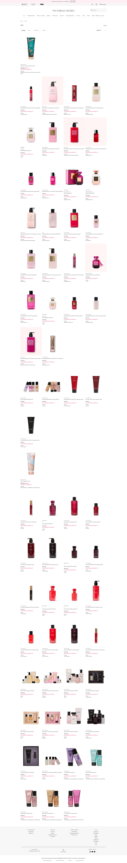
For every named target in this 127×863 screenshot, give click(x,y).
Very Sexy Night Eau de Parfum (70, 566)
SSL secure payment (80, 860)
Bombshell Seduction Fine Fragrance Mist (94, 107)
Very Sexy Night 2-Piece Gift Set (27, 772)
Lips (96, 844)
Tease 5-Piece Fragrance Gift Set (71, 690)
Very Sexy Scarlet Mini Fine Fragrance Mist (29, 649)
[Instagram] (90, 851)
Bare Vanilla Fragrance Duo (48, 813)
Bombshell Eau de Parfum (26, 150)
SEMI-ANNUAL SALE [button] (98, 15)
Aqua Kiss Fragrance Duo (91, 772)
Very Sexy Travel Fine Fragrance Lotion (94, 399)
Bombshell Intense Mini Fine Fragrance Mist (73, 315)
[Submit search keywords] (92, 10)
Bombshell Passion (68, 193)
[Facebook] (94, 851)
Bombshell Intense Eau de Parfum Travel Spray (30, 107)
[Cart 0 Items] (97, 4)
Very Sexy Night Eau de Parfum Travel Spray (30, 607)
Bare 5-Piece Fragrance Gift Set (27, 690)
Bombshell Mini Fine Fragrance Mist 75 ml (94, 234)
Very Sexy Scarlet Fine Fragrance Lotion (94, 607)
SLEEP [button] (62, 15)
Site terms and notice (47, 860)
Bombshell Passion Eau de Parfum (93, 274)
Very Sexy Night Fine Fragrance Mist (71, 649)
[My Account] (92, 4)
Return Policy (74, 834)
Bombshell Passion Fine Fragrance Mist (29, 315)
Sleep (96, 838)
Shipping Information (74, 833)
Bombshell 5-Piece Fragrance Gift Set (50, 690)
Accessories (96, 839)
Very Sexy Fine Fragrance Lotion (27, 564)
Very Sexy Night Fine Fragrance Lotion (50, 564)
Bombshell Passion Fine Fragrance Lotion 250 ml (31, 358)
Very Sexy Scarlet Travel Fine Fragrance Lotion (74, 399)
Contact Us (31, 833)
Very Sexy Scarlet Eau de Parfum (49, 609)
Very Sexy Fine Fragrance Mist (70, 521)
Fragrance (96, 831)
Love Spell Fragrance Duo (69, 772)
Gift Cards (52, 836)
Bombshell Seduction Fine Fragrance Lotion (51, 274)
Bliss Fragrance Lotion (25, 481)
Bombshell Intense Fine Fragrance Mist (72, 234)
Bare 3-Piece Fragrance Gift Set (27, 731)
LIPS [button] (83, 15)
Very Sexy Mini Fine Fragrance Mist (93, 521)
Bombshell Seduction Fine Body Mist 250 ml (51, 234)
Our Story (53, 831)
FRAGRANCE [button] (31, 15)
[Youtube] (92, 851)
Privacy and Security (60, 860)
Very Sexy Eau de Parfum (47, 523)
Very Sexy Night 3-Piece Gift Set (92, 690)
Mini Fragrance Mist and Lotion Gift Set (50, 399)
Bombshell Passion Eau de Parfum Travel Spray (74, 274)
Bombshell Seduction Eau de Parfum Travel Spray (52, 358)
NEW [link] (24, 15)
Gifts (96, 842)
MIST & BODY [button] (41, 15)
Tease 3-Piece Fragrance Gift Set (71, 731)
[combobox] (98, 10)
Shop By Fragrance (53, 834)
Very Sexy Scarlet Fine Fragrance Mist (50, 649)
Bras (96, 834)
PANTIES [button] (55, 15)
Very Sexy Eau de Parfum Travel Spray (28, 521)
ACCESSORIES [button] (70, 15)
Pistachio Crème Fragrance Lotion (28, 65)
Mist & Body (96, 833)
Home (22, 21)
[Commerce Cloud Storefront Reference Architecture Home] (63, 10)
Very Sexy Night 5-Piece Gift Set (92, 731)
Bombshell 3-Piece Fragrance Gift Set (50, 731)
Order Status (74, 831)
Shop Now (71, 1)
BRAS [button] (48, 15)
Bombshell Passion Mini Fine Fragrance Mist (30, 191)
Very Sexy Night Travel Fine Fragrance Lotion (30, 440)
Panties (96, 836)
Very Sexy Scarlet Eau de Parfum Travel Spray (95, 649)
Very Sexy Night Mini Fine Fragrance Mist (94, 564)
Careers (52, 833)
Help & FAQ (31, 831)
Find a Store (103, 4)
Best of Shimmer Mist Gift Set (27, 399)
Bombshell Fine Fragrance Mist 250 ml (29, 274)
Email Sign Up (35, 849)
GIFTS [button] (78, 15)
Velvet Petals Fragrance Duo (27, 813)
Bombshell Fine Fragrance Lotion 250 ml (50, 107)
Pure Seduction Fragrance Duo (70, 813)
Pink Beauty (96, 841)
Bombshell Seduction (90, 193)
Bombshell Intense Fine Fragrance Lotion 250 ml (74, 148)
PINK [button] (88, 15)
